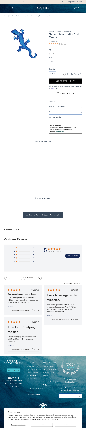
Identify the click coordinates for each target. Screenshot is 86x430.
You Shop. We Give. (55, 125)
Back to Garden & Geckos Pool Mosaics (44, 215)
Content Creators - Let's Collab (35, 389)
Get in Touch (13, 370)
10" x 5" (53, 62)
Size (50, 57)
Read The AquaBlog (34, 369)
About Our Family (33, 366)
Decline (65, 425)
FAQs (45, 385)
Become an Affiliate (33, 394)
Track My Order (48, 366)
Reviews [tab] (8, 229)
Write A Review (72, 256)
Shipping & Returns (49, 369)
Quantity (52, 69)
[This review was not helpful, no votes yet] (36, 310)
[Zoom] (23, 43)
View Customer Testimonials (70, 380)
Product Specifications (57, 107)
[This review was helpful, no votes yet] (32, 310)
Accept (42, 425)
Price (50, 50)
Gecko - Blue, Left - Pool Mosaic (40, 16)
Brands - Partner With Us (34, 383)
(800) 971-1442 (76, 2)
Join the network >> (18, 2)
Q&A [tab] (17, 229)
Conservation (31, 375)
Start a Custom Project (50, 382)
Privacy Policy (54, 419)
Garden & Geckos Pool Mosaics (19, 16)
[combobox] (13, 278)
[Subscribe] (79, 396)
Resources (52, 112)
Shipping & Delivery (56, 117)
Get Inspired (47, 379)
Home (6, 16)
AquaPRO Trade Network (48, 373)
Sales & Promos (32, 372)
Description (53, 101)
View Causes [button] (68, 129)
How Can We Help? (74, 74)
